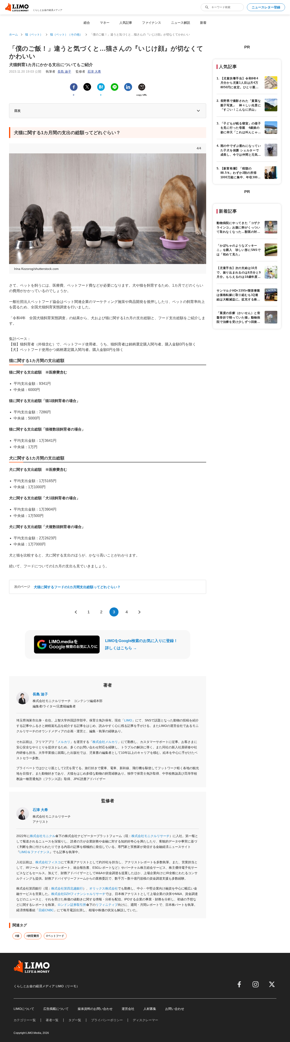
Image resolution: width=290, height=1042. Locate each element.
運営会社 (128, 1009)
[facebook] (239, 984)
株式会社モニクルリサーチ (150, 836)
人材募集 (149, 1009)
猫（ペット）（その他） (66, 34)
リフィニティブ (107, 904)
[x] (271, 984)
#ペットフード (55, 935)
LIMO (128, 720)
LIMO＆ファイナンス (34, 852)
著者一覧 (52, 1020)
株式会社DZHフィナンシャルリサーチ (78, 894)
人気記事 (125, 22)
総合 (87, 22)
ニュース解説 (180, 22)
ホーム (13, 34)
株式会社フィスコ (48, 862)
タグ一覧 (74, 1020)
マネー (104, 22)
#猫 (17, 935)
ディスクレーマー (145, 1020)
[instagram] (255, 984)
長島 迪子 (40, 694)
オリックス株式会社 (103, 888)
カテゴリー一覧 (25, 1020)
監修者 (88, 71)
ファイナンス (151, 22)
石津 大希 (40, 810)
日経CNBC (46, 910)
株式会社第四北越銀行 (67, 888)
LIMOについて (24, 1009)
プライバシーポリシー (107, 1020)
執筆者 (58, 71)
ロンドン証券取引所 (72, 904)
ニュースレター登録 (266, 7)
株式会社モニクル (42, 836)
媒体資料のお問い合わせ (95, 1009)
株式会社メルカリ (105, 742)
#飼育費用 (33, 935)
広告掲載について (56, 1009)
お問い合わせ (174, 1009)
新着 (203, 22)
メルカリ (64, 742)
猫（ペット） (34, 34)
